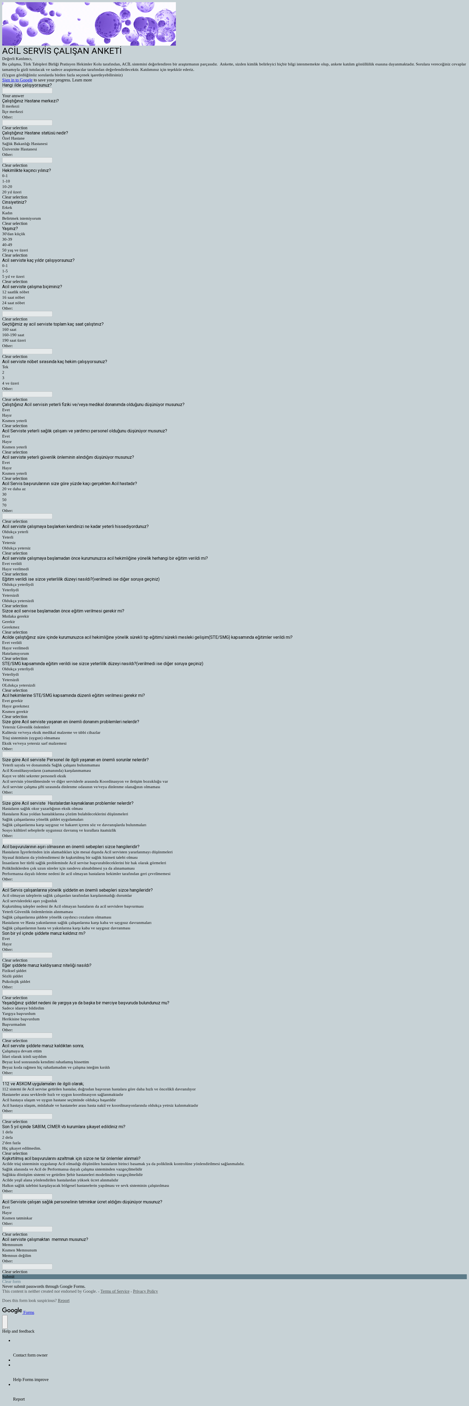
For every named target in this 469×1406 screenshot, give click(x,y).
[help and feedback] (5, 1322)
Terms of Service (114, 1291)
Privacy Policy (145, 1291)
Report (63, 1300)
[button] (234, 127)
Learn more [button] (82, 80)
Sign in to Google (17, 80)
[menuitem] (240, 1348)
